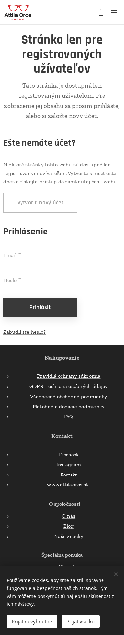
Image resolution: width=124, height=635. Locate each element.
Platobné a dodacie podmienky (69, 406)
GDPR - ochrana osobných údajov (68, 386)
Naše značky (68, 536)
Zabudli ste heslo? (24, 332)
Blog (68, 526)
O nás (68, 516)
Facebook (69, 455)
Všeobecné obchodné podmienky (68, 396)
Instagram (68, 464)
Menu (114, 12)
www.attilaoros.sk (68, 484)
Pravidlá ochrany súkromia (69, 376)
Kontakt (69, 475)
